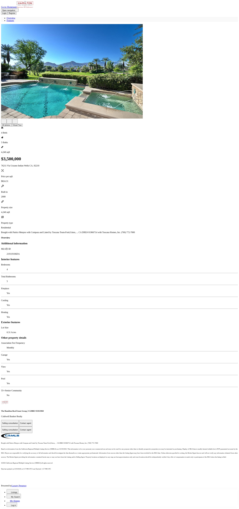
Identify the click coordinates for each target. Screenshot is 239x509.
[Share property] (15, 121)
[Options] (4, 121)
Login (4, 13)
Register (12, 13)
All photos (6, 125)
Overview (11, 18)
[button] (119, 71)
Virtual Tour (17, 125)
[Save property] (9, 121)
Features (10, 20)
